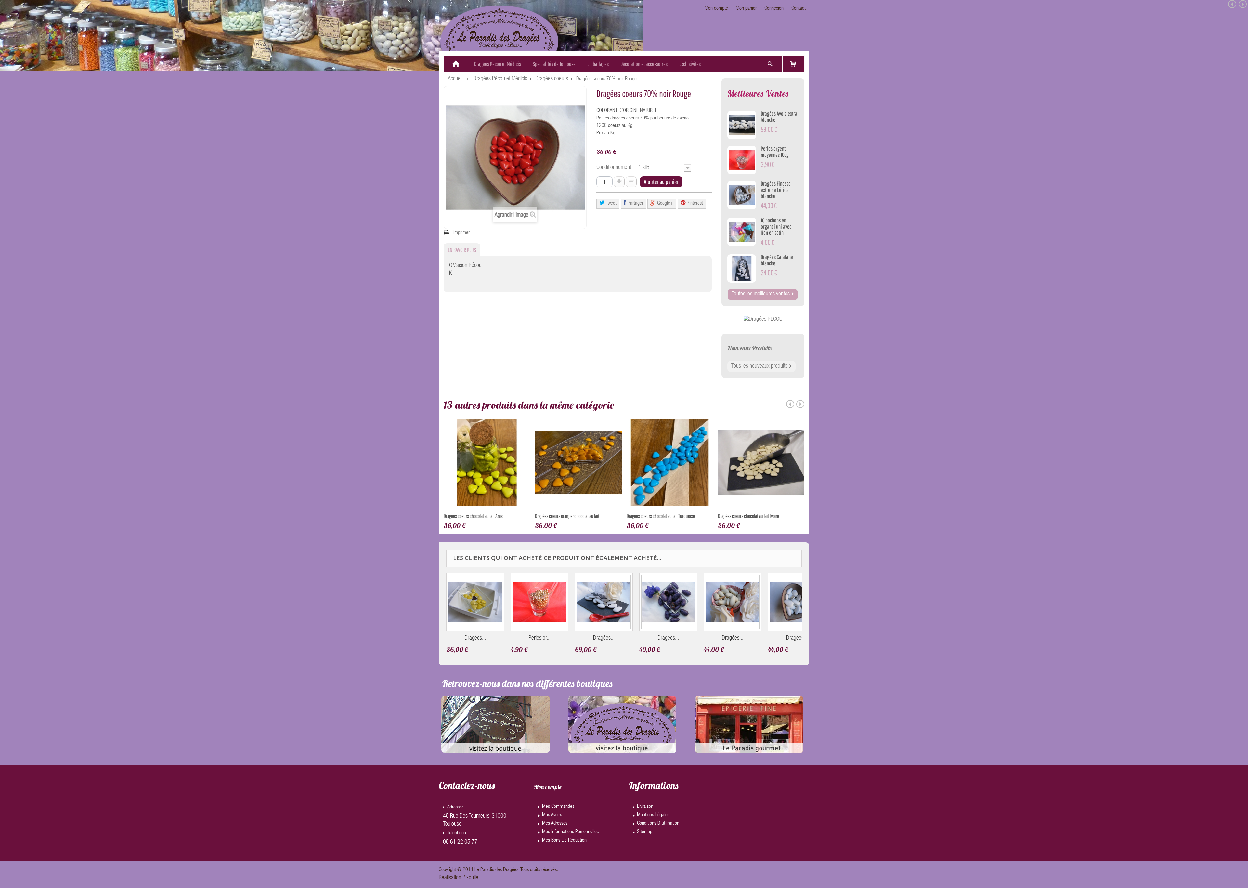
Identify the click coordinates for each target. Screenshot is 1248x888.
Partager (634, 203)
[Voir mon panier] (793, 63)
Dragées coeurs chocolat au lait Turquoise (661, 516)
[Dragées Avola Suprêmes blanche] (604, 602)
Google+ (664, 203)
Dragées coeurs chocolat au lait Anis (473, 516)
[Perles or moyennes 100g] (539, 602)
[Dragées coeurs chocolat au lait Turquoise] (670, 465)
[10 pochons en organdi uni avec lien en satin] (741, 232)
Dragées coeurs (551, 79)
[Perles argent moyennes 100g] (741, 160)
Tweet (611, 203)
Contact (798, 8)
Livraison (645, 806)
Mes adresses (554, 823)
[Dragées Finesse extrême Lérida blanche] (741, 195)
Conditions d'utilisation (658, 823)
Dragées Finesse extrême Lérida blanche (776, 189)
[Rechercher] (770, 64)
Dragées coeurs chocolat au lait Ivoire (748, 516)
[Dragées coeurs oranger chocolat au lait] (578, 465)
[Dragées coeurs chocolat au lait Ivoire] (761, 465)
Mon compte (716, 8)
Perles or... (539, 638)
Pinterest (694, 203)
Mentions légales (653, 815)
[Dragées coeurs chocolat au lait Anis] (487, 465)
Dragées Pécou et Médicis (500, 79)
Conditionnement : (615, 167)
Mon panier (746, 8)
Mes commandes (558, 806)
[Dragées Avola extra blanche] (741, 125)
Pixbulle (470, 878)
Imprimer (461, 233)
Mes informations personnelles (570, 832)
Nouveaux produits (749, 348)
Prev (790, 404)
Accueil (455, 79)
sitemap (644, 832)
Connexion (774, 8)
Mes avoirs (552, 815)
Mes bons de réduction (564, 840)
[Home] (456, 64)
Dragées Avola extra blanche (779, 116)
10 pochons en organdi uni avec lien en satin (776, 226)
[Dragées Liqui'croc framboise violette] (668, 602)
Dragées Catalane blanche (777, 260)
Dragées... (475, 638)
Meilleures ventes (757, 93)
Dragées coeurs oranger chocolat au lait (567, 516)
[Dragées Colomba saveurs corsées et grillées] (732, 602)
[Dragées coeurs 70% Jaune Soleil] (475, 602)
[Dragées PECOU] (763, 320)
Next (800, 404)
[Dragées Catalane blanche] (741, 268)
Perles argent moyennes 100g (775, 151)
